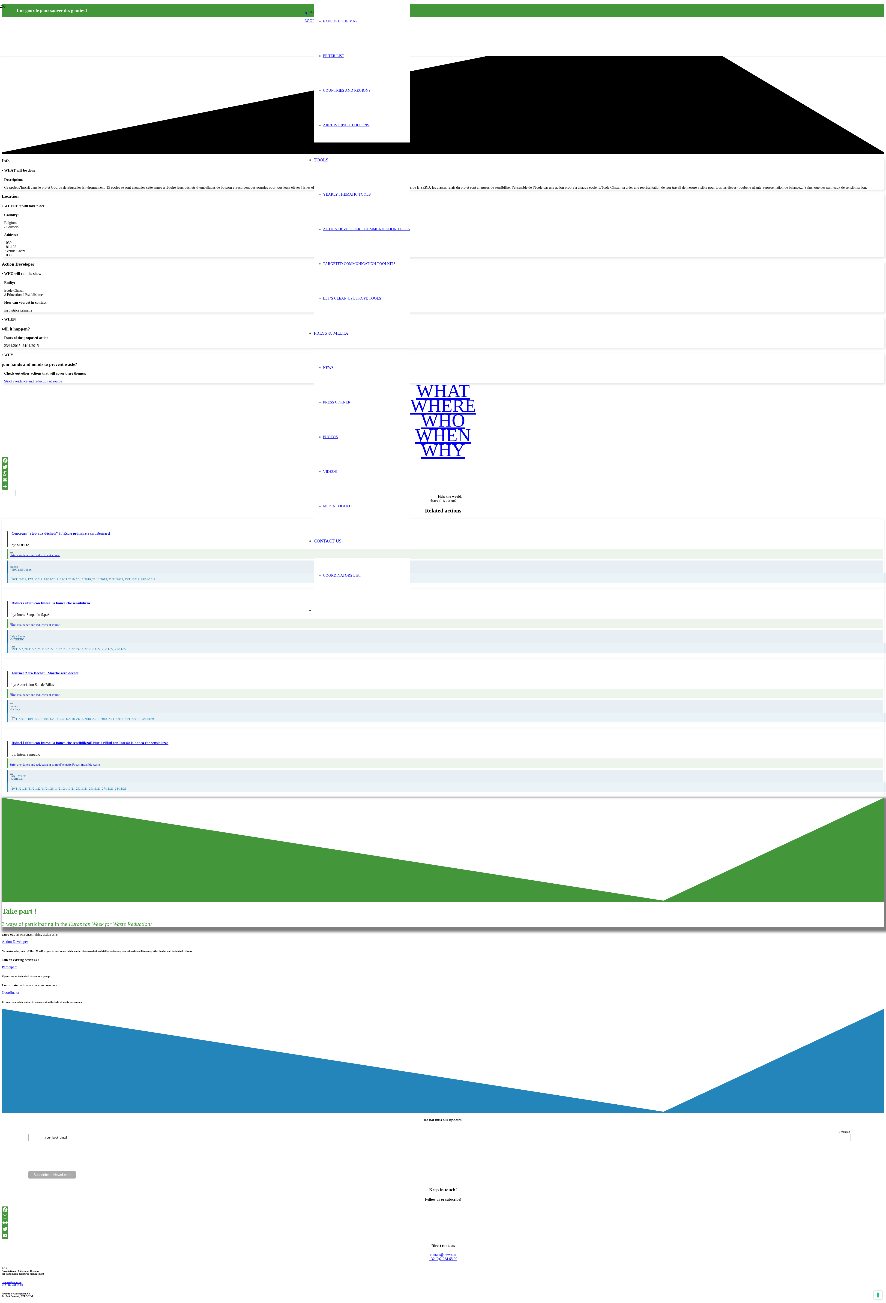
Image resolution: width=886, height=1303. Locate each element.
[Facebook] (443, 460)
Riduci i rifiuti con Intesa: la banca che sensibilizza (51, 603)
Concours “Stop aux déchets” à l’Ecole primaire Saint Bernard (61, 533)
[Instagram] (443, 1216)
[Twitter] (443, 467)
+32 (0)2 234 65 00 (12, 1285)
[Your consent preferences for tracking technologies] (878, 1295)
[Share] (443, 486)
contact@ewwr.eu (11, 1282)
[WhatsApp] (443, 473)
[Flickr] (443, 1222)
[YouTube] (443, 1235)
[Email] (443, 480)
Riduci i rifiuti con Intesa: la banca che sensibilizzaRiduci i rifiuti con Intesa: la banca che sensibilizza (90, 743)
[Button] (11, 553)
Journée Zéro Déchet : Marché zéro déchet (45, 673)
